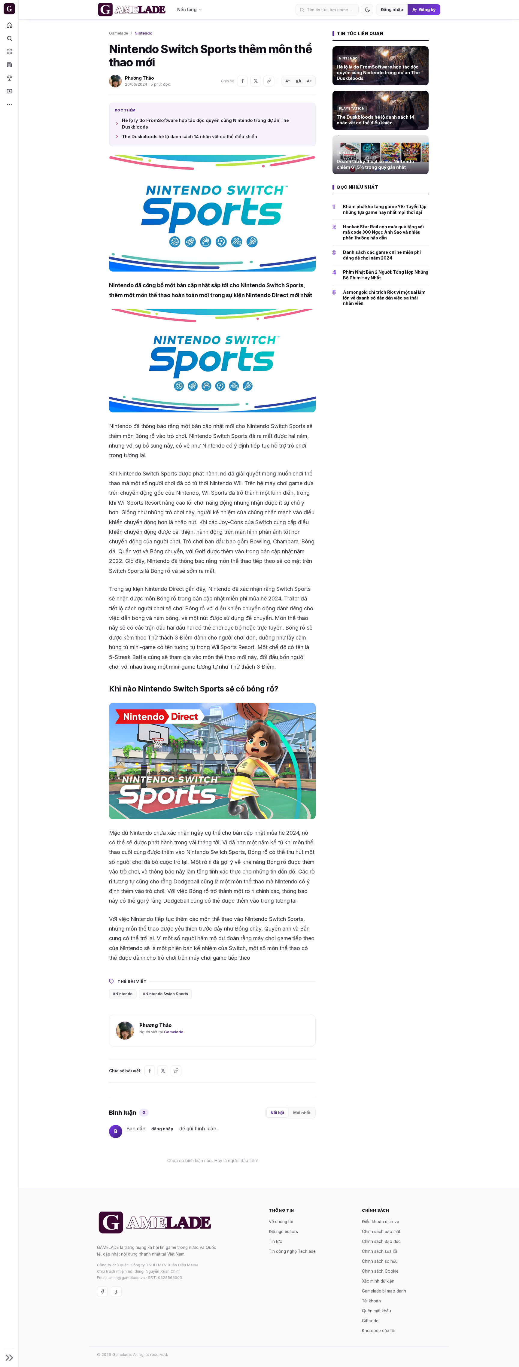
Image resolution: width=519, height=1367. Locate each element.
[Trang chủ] (9, 25)
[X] (255, 81)
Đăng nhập (392, 9)
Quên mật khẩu (376, 1310)
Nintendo (143, 33)
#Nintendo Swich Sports (165, 994)
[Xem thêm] (9, 104)
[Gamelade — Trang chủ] (9, 8)
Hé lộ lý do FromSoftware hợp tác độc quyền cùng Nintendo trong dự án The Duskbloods (205, 123)
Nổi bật (277, 1112)
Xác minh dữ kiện (378, 1280)
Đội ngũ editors (283, 1231)
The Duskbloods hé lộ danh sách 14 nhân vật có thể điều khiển (189, 136)
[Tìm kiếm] (9, 38)
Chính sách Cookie (380, 1270)
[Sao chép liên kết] (268, 81)
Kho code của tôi (378, 1330)
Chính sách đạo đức (381, 1241)
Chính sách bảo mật (381, 1231)
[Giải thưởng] (9, 77)
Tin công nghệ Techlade (292, 1251)
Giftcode (370, 1320)
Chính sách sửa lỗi (379, 1251)
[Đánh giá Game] (9, 51)
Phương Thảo (139, 78)
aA (299, 81)
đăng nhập (162, 1128)
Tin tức (275, 1241)
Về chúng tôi (281, 1221)
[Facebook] (242, 81)
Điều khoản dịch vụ (380, 1221)
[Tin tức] (9, 64)
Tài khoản (371, 1300)
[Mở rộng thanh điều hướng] (9, 1357)
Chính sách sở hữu (380, 1261)
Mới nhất (302, 1112)
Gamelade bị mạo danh (384, 1290)
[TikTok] (116, 1291)
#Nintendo (122, 994)
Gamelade (118, 33)
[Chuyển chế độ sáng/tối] (367, 9)
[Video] (9, 91)
